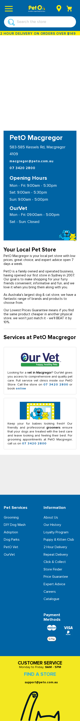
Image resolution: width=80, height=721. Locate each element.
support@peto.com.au (41, 682)
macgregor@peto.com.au (32, 161)
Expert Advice (54, 584)
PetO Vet (11, 547)
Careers (50, 591)
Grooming (11, 517)
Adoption (11, 532)
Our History (52, 525)
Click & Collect (55, 562)
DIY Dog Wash (15, 525)
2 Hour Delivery (55, 547)
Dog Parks (12, 539)
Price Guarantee (56, 576)
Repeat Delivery (56, 554)
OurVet (9, 554)
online (21, 388)
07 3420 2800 (22, 168)
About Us (51, 517)
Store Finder (53, 569)
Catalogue (51, 599)
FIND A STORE (40, 674)
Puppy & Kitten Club (59, 539)
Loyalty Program (56, 532)
